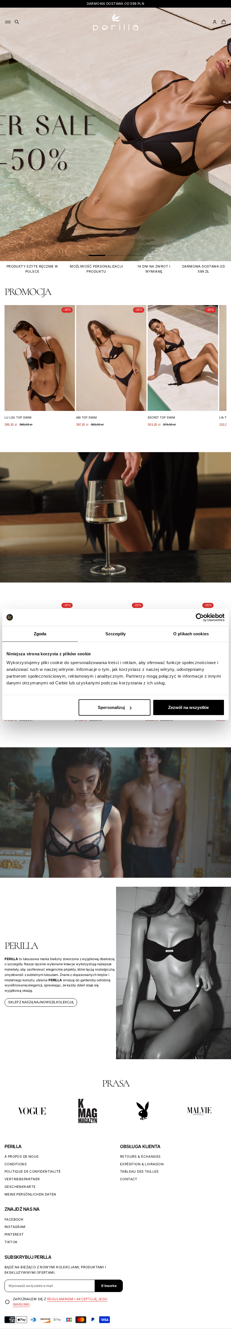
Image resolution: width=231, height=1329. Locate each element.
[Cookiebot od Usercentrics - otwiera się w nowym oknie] (200, 617)
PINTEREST (14, 1234)
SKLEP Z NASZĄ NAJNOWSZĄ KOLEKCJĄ (41, 1002)
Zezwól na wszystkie (188, 707)
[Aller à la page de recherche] (16, 22)
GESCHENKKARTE (20, 1187)
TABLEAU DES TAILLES (139, 1171)
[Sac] (222, 22)
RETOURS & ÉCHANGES (140, 1157)
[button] (16, 22)
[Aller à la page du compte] (214, 22)
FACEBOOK (14, 1219)
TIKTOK (11, 1242)
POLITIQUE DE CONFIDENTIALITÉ (33, 1171)
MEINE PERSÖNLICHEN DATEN (30, 1194)
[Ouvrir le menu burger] (8, 22)
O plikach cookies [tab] (191, 633)
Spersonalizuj (111, 707)
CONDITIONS (16, 1164)
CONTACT (128, 1179)
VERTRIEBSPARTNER (22, 1179)
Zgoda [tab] (40, 633)
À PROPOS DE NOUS (22, 1157)
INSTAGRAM (15, 1227)
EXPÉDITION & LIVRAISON (142, 1164)
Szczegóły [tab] (115, 633)
